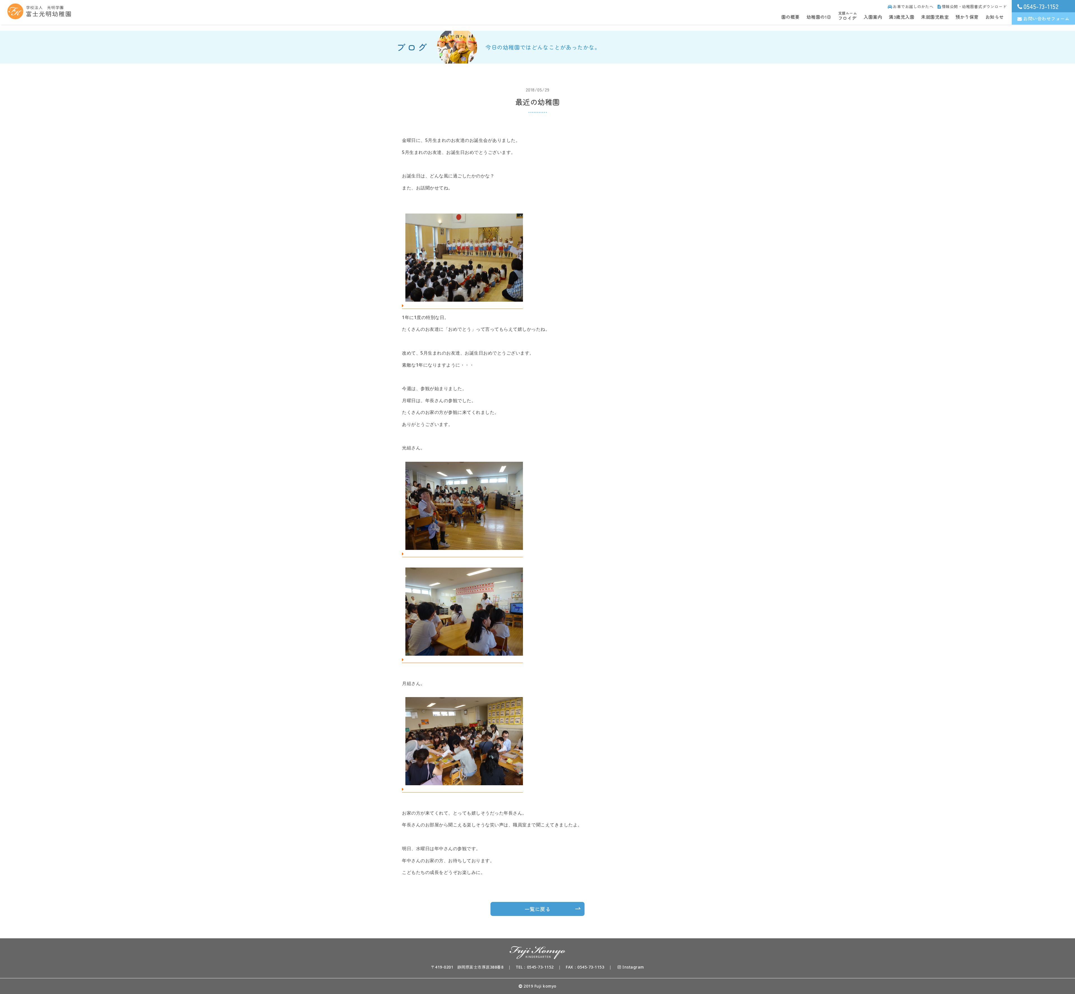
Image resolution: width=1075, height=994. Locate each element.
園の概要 (790, 16)
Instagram (632, 967)
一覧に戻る (538, 909)
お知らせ (994, 16)
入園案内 (873, 16)
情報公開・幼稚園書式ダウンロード (974, 6)
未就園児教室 (935, 16)
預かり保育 (967, 16)
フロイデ (847, 16)
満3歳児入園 (901, 16)
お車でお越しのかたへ (913, 6)
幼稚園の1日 (819, 16)
